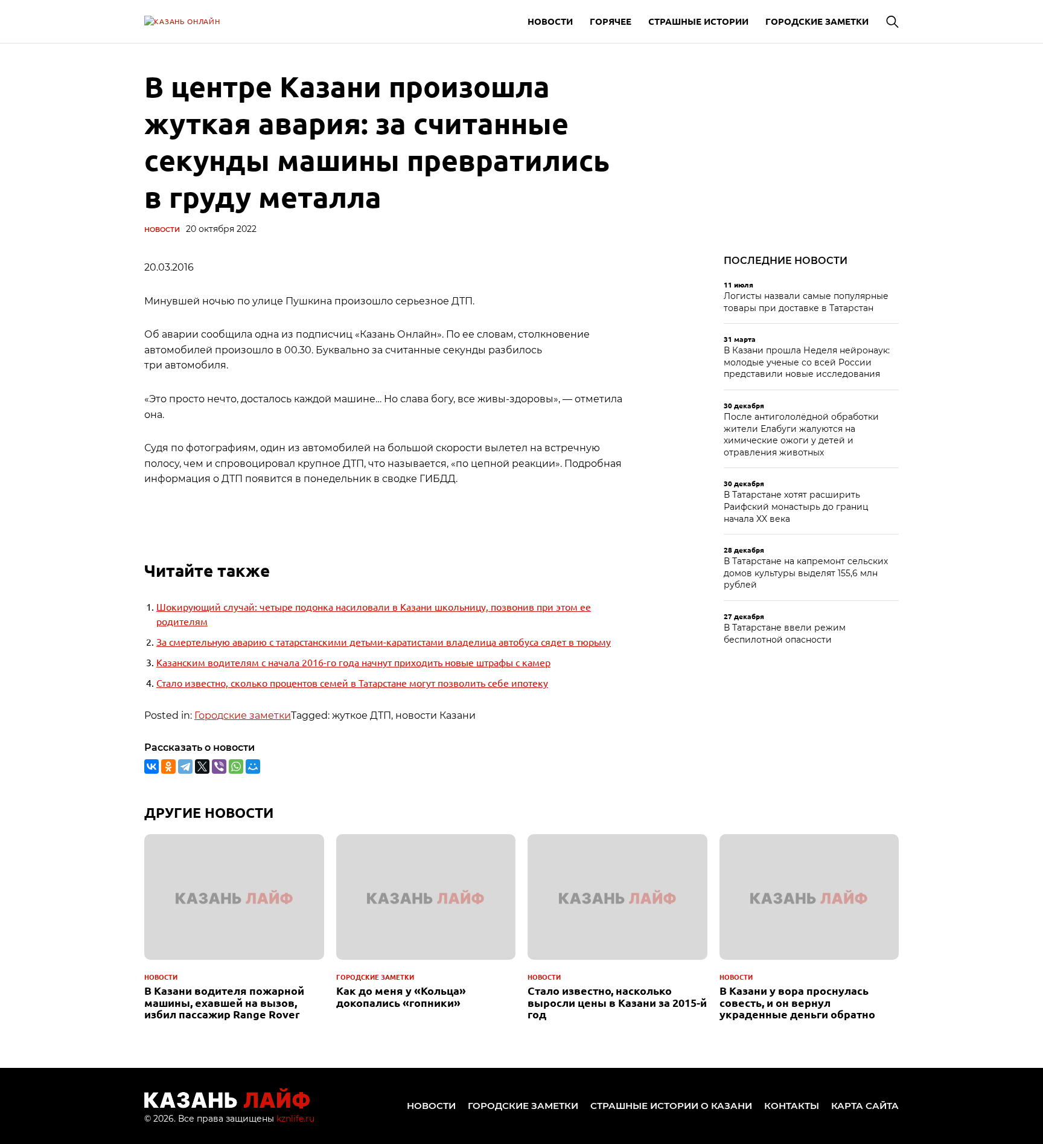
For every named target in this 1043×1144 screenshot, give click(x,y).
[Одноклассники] (168, 766)
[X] (202, 766)
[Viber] (219, 766)
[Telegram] (185, 766)
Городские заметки (817, 21)
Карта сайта (865, 1105)
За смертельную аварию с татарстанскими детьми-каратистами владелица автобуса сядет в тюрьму (383, 641)
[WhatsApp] (236, 766)
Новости (550, 21)
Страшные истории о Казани (671, 1105)
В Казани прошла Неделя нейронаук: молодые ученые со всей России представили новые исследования (807, 362)
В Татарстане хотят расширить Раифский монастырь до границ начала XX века (796, 506)
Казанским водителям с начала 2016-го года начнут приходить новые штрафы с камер (353, 662)
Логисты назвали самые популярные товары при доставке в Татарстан (806, 302)
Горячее (610, 21)
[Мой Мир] (253, 766)
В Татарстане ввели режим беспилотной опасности (785, 633)
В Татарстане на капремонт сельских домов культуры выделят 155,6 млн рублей (806, 573)
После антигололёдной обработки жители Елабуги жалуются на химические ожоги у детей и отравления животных (801, 434)
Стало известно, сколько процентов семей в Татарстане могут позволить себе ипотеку (352, 682)
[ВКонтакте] (151, 766)
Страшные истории (698, 21)
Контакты (791, 1105)
